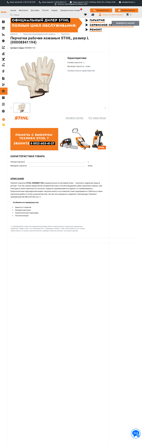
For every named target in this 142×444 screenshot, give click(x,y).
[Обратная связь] (136, 433)
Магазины (23, 10)
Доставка (35, 10)
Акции (13, 10)
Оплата (45, 10)
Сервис (54, 10)
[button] (11, 108)
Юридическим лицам (70, 10)
